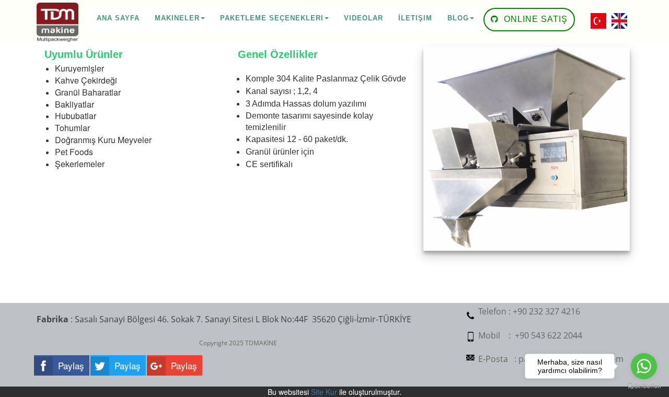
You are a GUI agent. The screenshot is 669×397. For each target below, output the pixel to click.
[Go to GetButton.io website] (644, 386)
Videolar (363, 18)
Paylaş (71, 365)
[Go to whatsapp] (644, 366)
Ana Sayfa (118, 18)
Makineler (177, 18)
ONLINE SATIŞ (534, 19)
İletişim (415, 18)
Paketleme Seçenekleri (272, 18)
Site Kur (324, 392)
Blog (458, 18)
